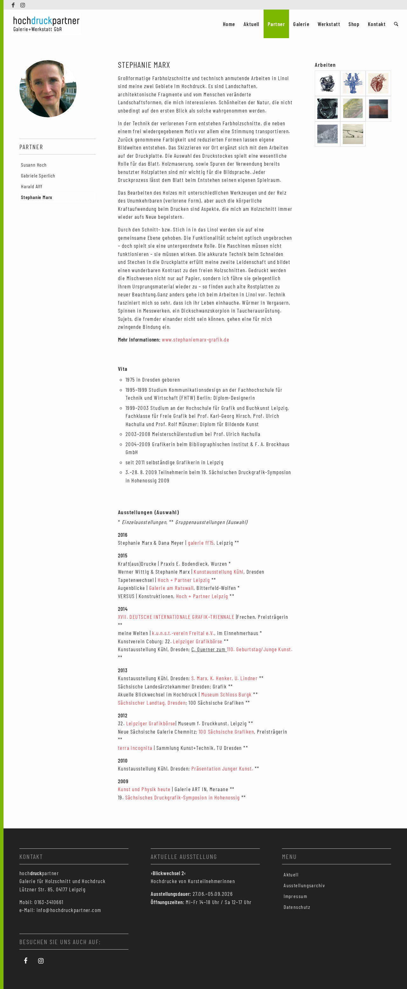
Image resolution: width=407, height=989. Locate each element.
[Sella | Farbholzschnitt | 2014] (378, 108)
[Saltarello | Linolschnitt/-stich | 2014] (353, 83)
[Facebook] (25, 960)
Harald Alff (31, 186)
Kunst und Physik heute (144, 789)
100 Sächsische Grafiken (226, 731)
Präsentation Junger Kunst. (222, 768)
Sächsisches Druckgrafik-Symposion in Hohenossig (182, 797)
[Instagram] (41, 960)
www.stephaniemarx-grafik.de (195, 339)
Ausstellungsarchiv (304, 885)
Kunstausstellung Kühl (218, 571)
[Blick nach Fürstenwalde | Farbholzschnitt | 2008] (353, 134)
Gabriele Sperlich (38, 175)
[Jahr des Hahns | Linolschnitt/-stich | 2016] (327, 83)
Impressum (295, 896)
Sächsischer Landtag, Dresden (152, 702)
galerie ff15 (201, 542)
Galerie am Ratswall (171, 587)
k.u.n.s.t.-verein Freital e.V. (182, 633)
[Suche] (396, 24)
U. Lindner (246, 678)
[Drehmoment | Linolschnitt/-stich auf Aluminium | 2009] (327, 108)
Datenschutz (297, 907)
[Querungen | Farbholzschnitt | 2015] (353, 108)
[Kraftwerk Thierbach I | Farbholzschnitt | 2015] (327, 134)
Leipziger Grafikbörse (197, 641)
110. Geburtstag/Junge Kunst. (260, 649)
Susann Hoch (34, 165)
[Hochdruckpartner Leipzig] (46, 24)
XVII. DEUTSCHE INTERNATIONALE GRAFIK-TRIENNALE (176, 616)
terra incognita (135, 747)
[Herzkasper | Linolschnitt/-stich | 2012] (378, 83)
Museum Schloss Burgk (226, 694)
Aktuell (291, 874)
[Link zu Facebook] (13, 5)
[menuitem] (229, 24)
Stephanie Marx (36, 197)
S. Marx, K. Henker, (213, 678)
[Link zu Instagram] (23, 5)
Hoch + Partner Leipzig (184, 580)
